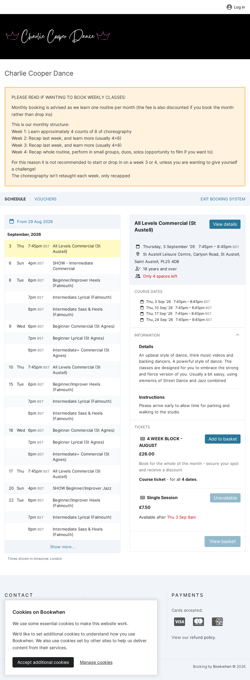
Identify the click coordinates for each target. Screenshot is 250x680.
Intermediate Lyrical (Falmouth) (82, 297)
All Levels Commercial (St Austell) (77, 248)
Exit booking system (223, 198)
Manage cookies (96, 662)
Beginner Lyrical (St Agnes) (78, 338)
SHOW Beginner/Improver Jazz (82, 488)
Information (147, 335)
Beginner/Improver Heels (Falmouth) (76, 283)
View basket (222, 541)
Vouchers (45, 198)
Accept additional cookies (43, 662)
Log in (239, 7)
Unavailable (225, 497)
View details (225, 224)
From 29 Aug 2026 (34, 221)
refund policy (202, 637)
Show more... (62, 546)
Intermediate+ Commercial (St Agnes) (81, 352)
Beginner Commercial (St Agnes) (84, 326)
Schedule (15, 198)
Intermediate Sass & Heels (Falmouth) (78, 312)
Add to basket (223, 438)
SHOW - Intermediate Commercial (73, 266)
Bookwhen (222, 666)
